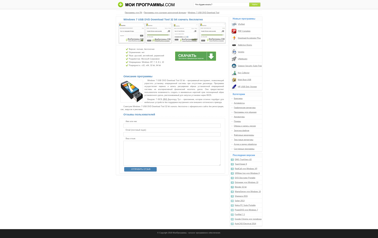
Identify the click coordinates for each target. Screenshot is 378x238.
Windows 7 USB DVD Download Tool (203, 13)
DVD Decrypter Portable (245, 178)
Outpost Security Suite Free (250, 66)
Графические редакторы (245, 108)
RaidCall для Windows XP (246, 169)
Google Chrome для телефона (248, 219)
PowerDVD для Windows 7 (246, 210)
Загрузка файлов (241, 130)
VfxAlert (241, 24)
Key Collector (243, 73)
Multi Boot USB (244, 80)
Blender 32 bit (241, 187)
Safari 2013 (240, 201)
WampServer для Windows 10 (248, 191)
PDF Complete (244, 31)
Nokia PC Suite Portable (245, 205)
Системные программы (244, 149)
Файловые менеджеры (244, 135)
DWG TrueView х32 (243, 159)
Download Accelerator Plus (249, 38)
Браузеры (238, 98)
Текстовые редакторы (243, 140)
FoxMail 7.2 (240, 214)
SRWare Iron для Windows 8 (247, 173)
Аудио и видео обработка (245, 144)
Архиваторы (239, 117)
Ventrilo (241, 52)
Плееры (237, 121)
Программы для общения (245, 112)
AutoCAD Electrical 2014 (245, 223)
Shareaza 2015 (241, 196)
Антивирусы (239, 103)
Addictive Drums (245, 45)
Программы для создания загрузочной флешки (165, 13)
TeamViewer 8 (241, 164)
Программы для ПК (133, 13)
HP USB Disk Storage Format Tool (247, 87)
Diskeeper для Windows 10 (246, 182)
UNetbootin (242, 59)
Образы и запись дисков (245, 126)
